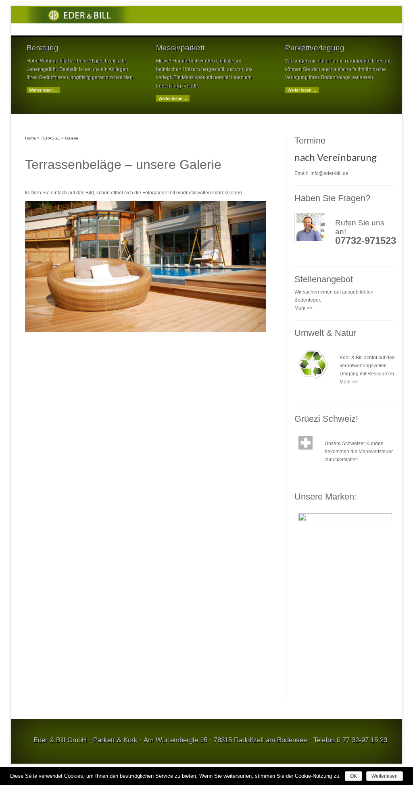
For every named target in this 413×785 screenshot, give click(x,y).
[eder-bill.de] (80, 14)
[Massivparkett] (173, 98)
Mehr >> (303, 308)
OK (353, 776)
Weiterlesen (384, 776)
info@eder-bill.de (329, 173)
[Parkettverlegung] (302, 90)
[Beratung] (43, 90)
